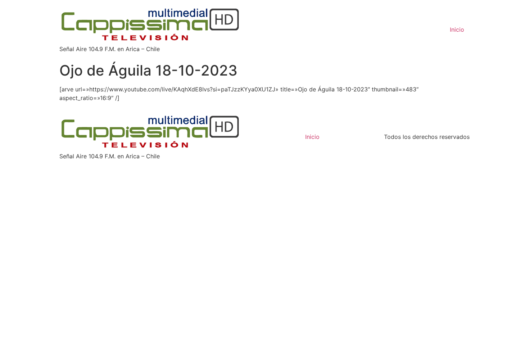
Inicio (457, 29)
